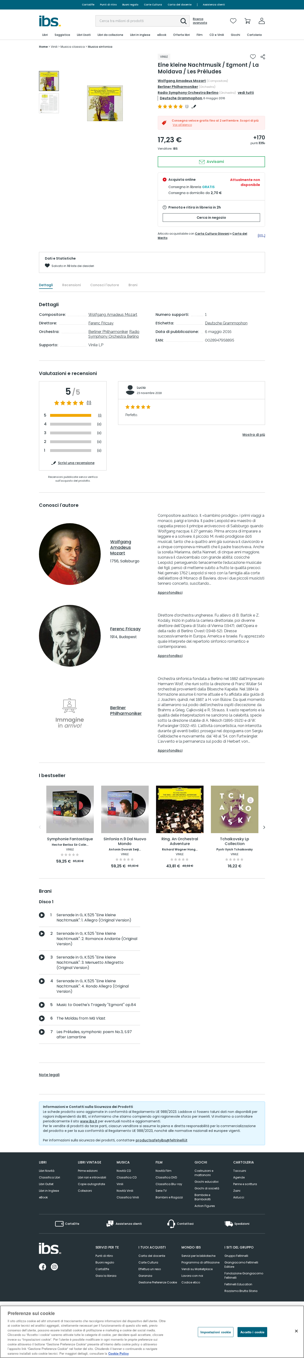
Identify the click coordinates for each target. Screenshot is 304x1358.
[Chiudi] (296, 1331)
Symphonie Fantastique (70, 839)
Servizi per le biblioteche (198, 1256)
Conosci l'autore (104, 285)
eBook (43, 1197)
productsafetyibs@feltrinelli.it (161, 1140)
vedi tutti (246, 92)
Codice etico (190, 1282)
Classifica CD (127, 1177)
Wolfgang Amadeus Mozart (182, 80)
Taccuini (239, 1171)
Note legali (49, 1075)
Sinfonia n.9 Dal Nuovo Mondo (125, 841)
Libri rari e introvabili (92, 1177)
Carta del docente (179, 4)
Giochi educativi (206, 1182)
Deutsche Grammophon (181, 98)
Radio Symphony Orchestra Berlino (188, 92)
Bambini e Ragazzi (169, 1197)
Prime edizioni (88, 1171)
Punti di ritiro (108, 4)
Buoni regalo (130, 4)
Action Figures (205, 1206)
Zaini (236, 1191)
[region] (152, 1332)
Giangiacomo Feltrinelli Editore (241, 1264)
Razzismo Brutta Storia (240, 1291)
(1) (88, 403)
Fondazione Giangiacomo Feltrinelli (243, 1275)
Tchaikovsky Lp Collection (234, 841)
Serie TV (161, 1191)
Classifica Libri (49, 1177)
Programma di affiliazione (200, 1262)
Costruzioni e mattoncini (204, 1173)
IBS (175, 149)
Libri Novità (46, 1171)
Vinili (120, 1184)
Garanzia (145, 1276)
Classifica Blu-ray (169, 1184)
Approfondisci (170, 592)
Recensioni (71, 285)
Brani (132, 285)
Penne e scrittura (245, 1184)
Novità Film (163, 1171)
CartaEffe (88, 4)
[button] (184, 21)
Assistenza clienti (214, 4)
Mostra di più (253, 434)
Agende (239, 1177)
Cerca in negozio (211, 217)
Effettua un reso (149, 1269)
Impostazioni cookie (215, 1332)
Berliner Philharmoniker (178, 86)
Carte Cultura (153, 4)
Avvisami (215, 161)
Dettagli (46, 285)
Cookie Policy (118, 1353)
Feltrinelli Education (238, 1284)
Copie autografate (91, 1184)
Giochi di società (207, 1188)
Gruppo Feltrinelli (236, 1256)
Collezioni (85, 1191)
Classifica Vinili (128, 1197)
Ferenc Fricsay (101, 323)
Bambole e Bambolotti (203, 1197)
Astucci (238, 1197)
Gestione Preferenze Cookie (157, 1282)
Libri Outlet (46, 1184)
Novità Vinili (125, 1191)
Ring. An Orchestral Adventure (180, 841)
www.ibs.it (88, 1121)
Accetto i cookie (252, 1332)
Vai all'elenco (182, 125)
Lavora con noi (192, 1276)
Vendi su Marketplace (197, 1269)
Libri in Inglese (49, 1191)
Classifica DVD (166, 1177)
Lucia (141, 387)
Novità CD (124, 1171)
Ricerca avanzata (200, 21)
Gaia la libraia (105, 1276)
